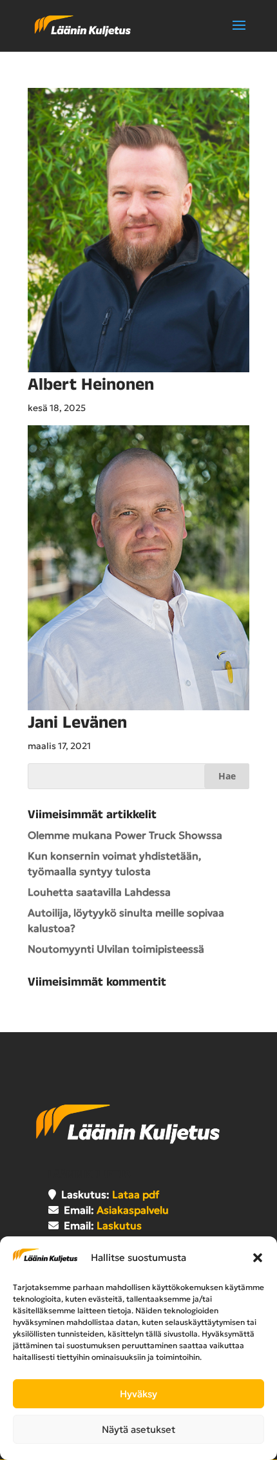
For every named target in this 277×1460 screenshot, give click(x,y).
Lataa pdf (135, 1194)
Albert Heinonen (91, 384)
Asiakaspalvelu (133, 1209)
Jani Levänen (77, 722)
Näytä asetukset (138, 1429)
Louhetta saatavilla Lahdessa (99, 891)
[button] (257, 1257)
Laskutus (119, 1225)
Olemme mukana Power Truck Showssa (125, 835)
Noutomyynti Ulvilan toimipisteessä (116, 948)
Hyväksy (138, 1394)
